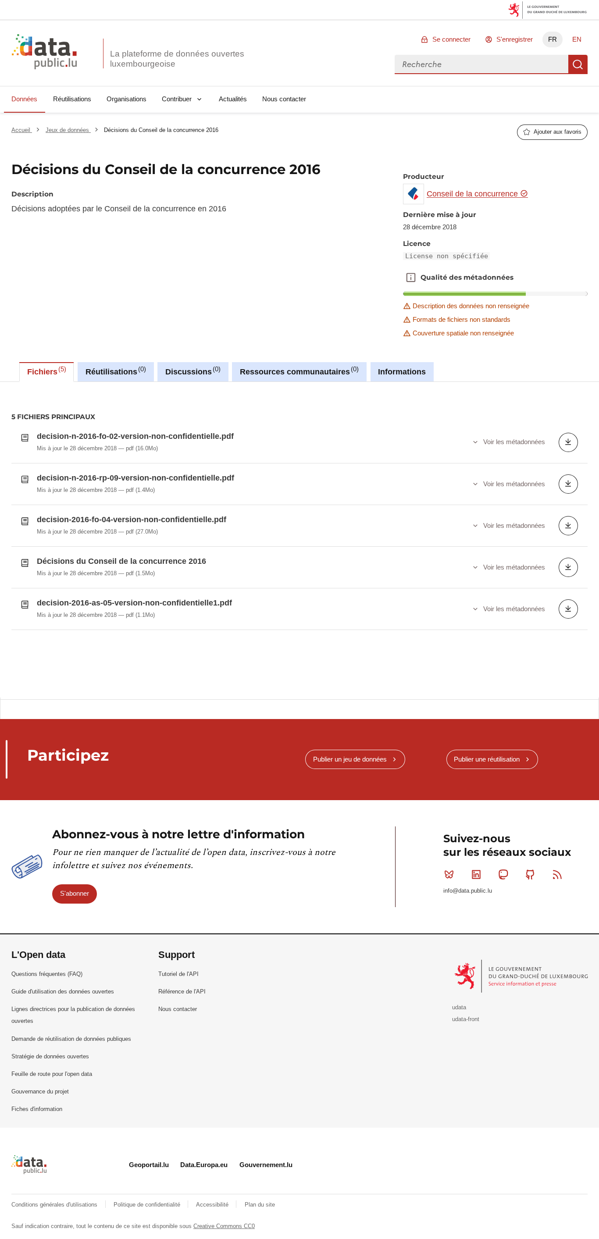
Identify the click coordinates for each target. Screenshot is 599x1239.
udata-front (465, 1019)
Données (24, 99)
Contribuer (177, 99)
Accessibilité (213, 1204)
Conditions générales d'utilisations (55, 1204)
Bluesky (449, 874)
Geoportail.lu (149, 1164)
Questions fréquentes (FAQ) (46, 974)
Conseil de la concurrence (473, 193)
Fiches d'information (36, 1109)
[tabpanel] (299, 540)
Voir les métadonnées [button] (514, 441)
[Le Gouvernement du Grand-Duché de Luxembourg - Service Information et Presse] (522, 975)
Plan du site (260, 1204)
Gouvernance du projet (40, 1091)
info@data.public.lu (467, 890)
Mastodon (503, 874)
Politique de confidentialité (148, 1204)
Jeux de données (68, 130)
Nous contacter (284, 99)
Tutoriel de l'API (178, 974)
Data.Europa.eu (204, 1164)
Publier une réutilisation (487, 759)
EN (576, 39)
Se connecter (451, 39)
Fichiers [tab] (45, 371)
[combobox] (481, 64)
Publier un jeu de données (350, 759)
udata (459, 1007)
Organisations (126, 99)
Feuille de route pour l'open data (51, 1074)
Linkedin (476, 874)
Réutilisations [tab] (115, 371)
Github (530, 874)
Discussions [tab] (191, 371)
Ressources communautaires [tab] (298, 371)
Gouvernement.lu (265, 1164)
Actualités (233, 99)
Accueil (21, 130)
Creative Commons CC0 (224, 1226)
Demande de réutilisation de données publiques (71, 1039)
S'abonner (74, 893)
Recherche (578, 64)
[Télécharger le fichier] (568, 442)
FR (552, 39)
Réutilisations (72, 99)
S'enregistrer (514, 39)
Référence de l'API (182, 991)
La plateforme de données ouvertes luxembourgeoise (177, 58)
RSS (557, 874)
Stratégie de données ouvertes (50, 1056)
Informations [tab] (402, 371)
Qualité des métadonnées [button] (411, 277)
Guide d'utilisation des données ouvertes (62, 991)
